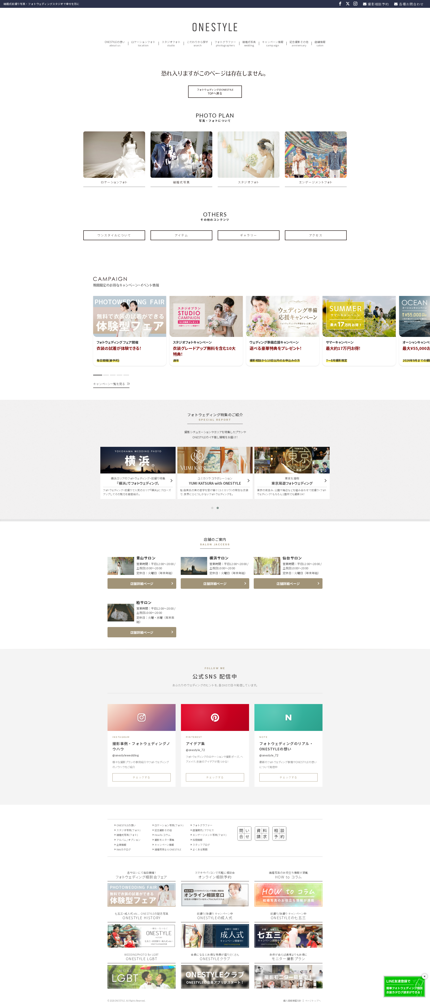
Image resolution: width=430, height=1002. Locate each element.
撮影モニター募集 (164, 839)
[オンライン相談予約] (215, 905)
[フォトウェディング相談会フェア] (142, 905)
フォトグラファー (202, 825)
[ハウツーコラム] (288, 905)
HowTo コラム (162, 835)
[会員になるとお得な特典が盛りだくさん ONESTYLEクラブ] (215, 987)
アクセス (315, 235)
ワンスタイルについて (114, 235)
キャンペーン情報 (164, 844)
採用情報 (197, 839)
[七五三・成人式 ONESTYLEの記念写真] (142, 946)
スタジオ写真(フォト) (128, 830)
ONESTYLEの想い (126, 825)
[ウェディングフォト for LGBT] (142, 987)
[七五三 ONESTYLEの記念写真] (288, 946)
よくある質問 (200, 849)
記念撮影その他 (163, 830)
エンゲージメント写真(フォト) (209, 835)
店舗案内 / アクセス (203, 830)
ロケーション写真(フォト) (169, 825)
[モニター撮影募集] (288, 987)
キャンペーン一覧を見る (109, 384)
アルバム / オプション (128, 839)
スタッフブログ (201, 844)
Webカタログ (123, 849)
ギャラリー (248, 235)
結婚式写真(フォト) (127, 835)
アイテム (181, 235)
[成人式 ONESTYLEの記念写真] (215, 946)
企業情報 (121, 844)
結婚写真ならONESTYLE (168, 849)
